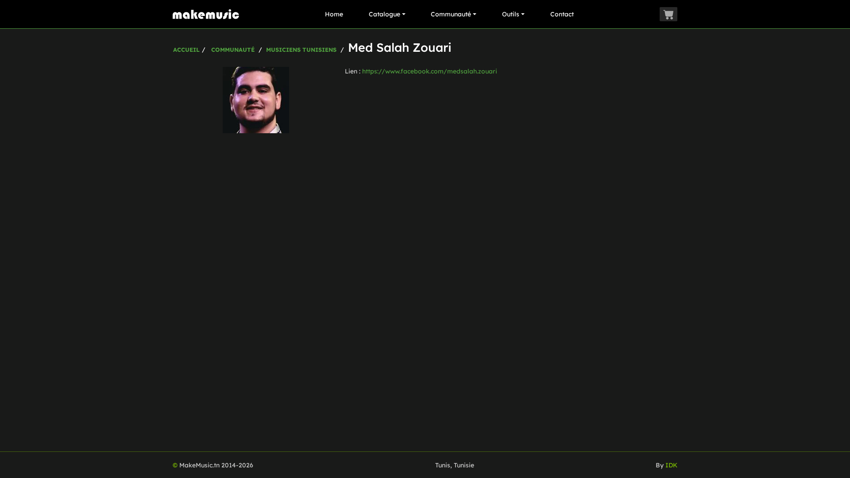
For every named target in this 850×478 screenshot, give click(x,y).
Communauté (451, 14)
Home (334, 14)
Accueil (186, 49)
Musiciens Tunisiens (301, 49)
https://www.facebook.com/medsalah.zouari (429, 71)
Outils (510, 14)
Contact (562, 14)
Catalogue (384, 14)
